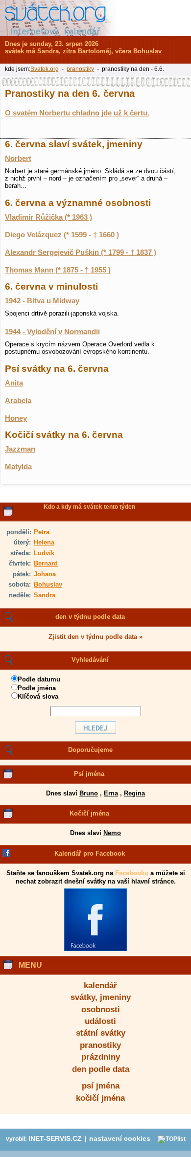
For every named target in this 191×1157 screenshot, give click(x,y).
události (100, 1021)
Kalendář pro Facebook (89, 853)
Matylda (18, 467)
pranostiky (100, 1045)
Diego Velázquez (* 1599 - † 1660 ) (62, 235)
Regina (134, 793)
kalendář (100, 985)
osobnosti (100, 1009)
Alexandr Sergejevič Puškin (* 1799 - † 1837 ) (80, 252)
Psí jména (89, 773)
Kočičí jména (89, 813)
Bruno (88, 793)
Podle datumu (39, 679)
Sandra (44, 595)
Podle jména (37, 688)
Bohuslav (48, 584)
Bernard (46, 563)
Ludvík (44, 553)
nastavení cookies (119, 1138)
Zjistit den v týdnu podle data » (95, 636)
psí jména (100, 1085)
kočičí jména (100, 1098)
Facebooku (131, 873)
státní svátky (100, 1033)
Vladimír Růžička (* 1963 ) (48, 217)
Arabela (18, 401)
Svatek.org (44, 69)
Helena (44, 542)
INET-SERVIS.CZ (55, 1138)
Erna (111, 793)
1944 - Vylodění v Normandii (52, 332)
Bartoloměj (94, 51)
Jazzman (20, 449)
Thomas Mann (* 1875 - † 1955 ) (58, 270)
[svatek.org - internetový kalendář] (58, 18)
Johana (45, 574)
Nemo (112, 833)
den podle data (100, 1069)
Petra (41, 532)
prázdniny (100, 1057)
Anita (14, 383)
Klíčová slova (38, 696)
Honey (16, 418)
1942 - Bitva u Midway (42, 301)
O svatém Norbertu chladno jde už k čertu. (77, 113)
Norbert (18, 158)
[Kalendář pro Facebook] (95, 949)
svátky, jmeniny (101, 997)
